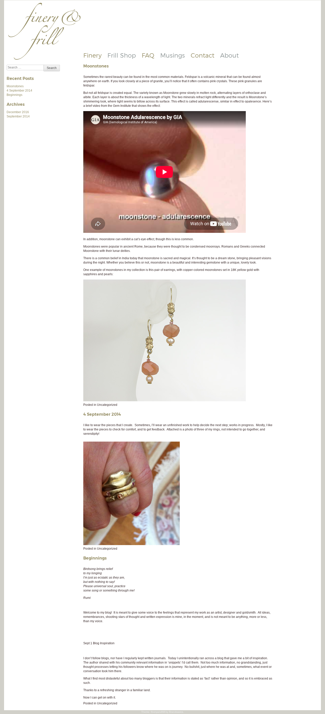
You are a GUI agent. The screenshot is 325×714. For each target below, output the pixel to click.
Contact (202, 55)
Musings (172, 55)
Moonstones (15, 86)
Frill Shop (121, 55)
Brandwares (176, 711)
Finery (92, 55)
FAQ (148, 55)
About (229, 55)
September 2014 (18, 116)
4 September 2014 (19, 90)
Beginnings (14, 95)
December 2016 (18, 112)
